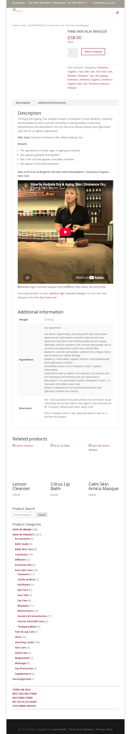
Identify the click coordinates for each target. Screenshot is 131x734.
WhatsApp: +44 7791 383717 (69, 2)
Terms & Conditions (81, 729)
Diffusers (20, 559)
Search (42, 514)
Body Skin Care (24, 549)
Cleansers (24, 574)
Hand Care (21, 652)
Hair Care (20, 647)
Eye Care (23, 589)
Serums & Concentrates (32, 616)
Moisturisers (25, 610)
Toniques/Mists (27, 626)
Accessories (22, 538)
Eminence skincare (99, 83)
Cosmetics (21, 554)
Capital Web (58, 729)
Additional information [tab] (52, 102)
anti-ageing (101, 75)
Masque (72, 75)
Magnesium (22, 657)
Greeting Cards (24, 642)
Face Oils (23, 595)
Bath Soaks (22, 544)
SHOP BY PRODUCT (37, 25)
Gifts (18, 637)
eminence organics (90, 79)
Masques (83, 75)
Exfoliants (24, 584)
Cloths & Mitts (26, 579)
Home (15, 25)
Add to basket (93, 51)
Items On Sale (21, 689)
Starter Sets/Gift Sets (31, 621)
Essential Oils (23, 564)
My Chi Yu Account (24, 701)
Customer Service (24, 705)
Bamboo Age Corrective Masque (67, 293)
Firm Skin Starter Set (45, 297)
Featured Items (22, 697)
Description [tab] (23, 102)
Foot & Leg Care (25, 631)
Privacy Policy (104, 729)
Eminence (73, 79)
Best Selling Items (24, 693)
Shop (23, 25)
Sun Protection (24, 668)
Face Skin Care (56, 25)
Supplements (23, 673)
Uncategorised (21, 679)
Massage (20, 663)
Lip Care (22, 600)
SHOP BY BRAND (22, 529)
